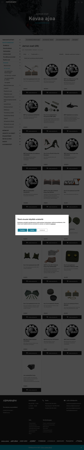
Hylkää (32, 230)
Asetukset (52, 224)
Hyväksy (22, 230)
